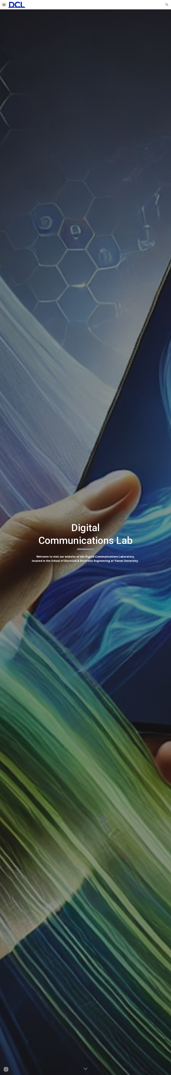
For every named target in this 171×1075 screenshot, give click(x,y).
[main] (85, 535)
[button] (4, 4)
